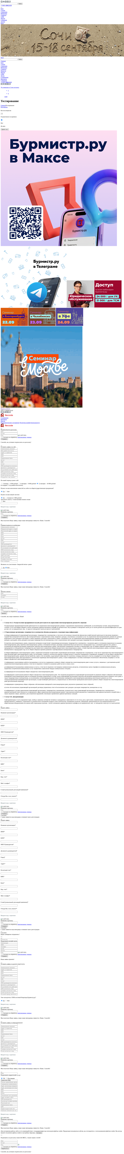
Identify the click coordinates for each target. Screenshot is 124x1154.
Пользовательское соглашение (10, 422)
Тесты (2, 76)
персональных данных (24, 437)
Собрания (4, 20)
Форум (3, 18)
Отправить (4, 439)
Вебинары (4, 13)
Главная (3, 61)
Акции (3, 21)
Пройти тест (4, 129)
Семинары (4, 12)
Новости (3, 71)
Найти (20, 3)
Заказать (3, 613)
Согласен (39, 1133)
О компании (4, 77)
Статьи (3, 10)
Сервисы (3, 15)
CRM (2, 17)
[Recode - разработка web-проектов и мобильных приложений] (7, 416)
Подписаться (5, 1148)
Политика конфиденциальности (30, 422)
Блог (2, 8)
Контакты (4, 79)
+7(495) (6, 5)
